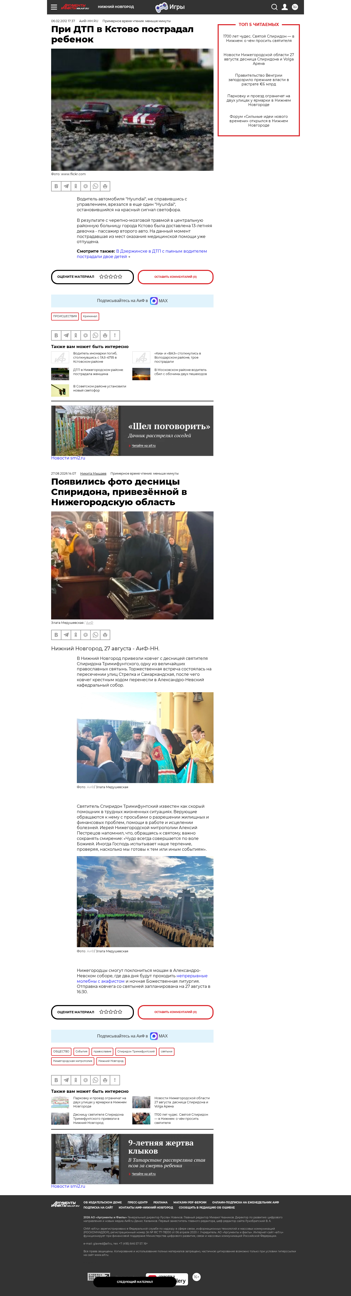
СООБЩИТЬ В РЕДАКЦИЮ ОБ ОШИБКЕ (207, 1207)
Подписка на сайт (98, 1207)
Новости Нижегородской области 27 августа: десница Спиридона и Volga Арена (259, 59)
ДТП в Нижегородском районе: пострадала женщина (98, 372)
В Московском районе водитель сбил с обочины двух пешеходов (180, 372)
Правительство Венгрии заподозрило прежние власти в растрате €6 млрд (258, 79)
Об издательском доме (103, 1202)
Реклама (160, 1202)
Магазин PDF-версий (189, 1202)
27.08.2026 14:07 (63, 473)
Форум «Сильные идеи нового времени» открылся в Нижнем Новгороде (258, 121)
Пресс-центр (137, 1202)
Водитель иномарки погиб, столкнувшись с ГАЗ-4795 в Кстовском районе (95, 357)
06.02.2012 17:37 (63, 21)
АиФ (89, 623)
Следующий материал (135, 1282)
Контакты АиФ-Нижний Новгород (146, 1207)
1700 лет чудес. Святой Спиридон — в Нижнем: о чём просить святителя (258, 38)
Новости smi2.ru (68, 458)
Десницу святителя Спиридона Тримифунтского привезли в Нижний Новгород (98, 1119)
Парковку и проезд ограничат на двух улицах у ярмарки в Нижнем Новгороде (259, 100)
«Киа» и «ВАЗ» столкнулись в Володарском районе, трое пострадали (177, 357)
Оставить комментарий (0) (175, 277)
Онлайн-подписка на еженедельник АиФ (245, 1202)
